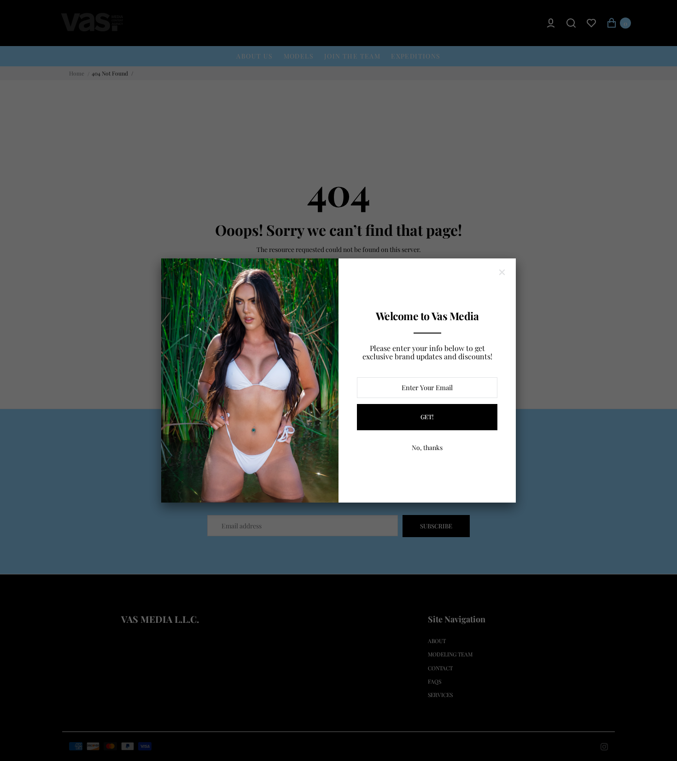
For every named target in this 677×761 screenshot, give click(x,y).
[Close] (502, 272)
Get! (427, 417)
